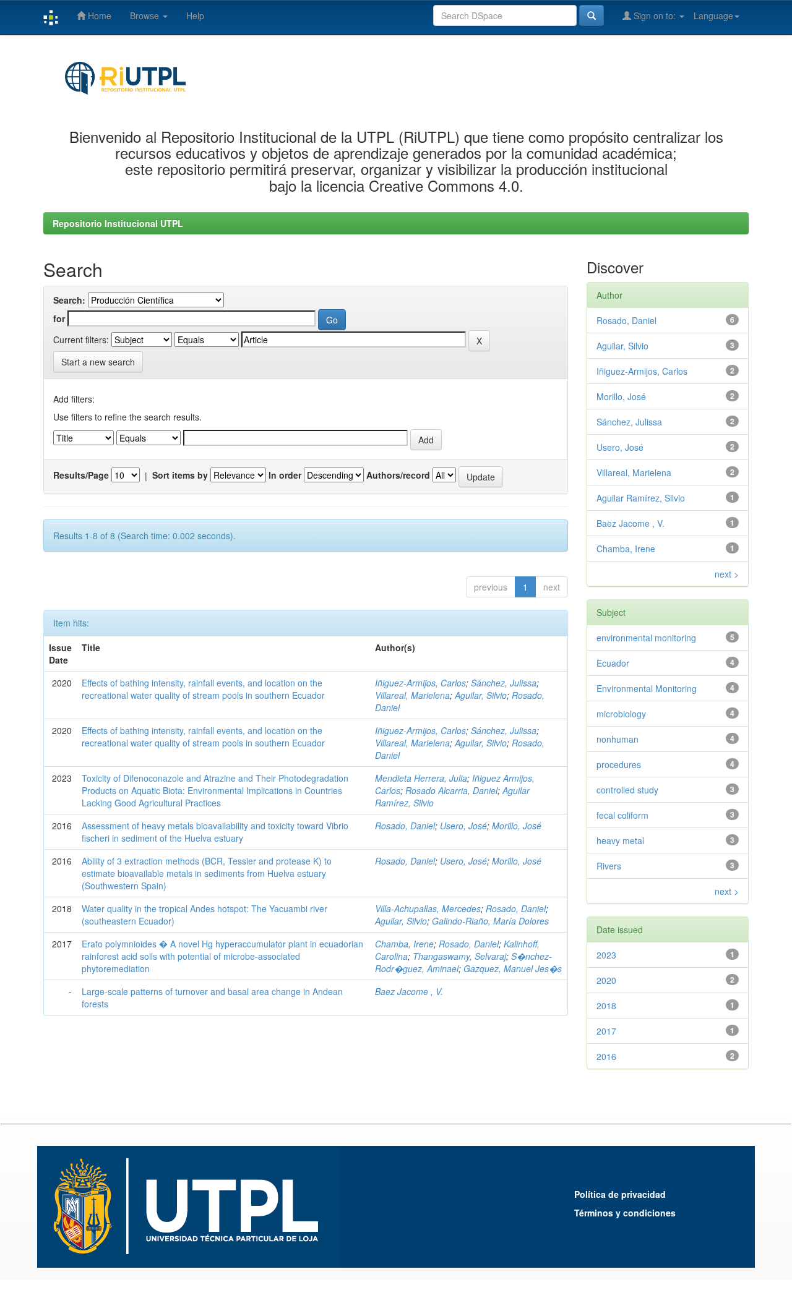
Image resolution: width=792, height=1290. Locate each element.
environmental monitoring (646, 637)
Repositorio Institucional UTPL (118, 223)
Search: (69, 300)
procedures (618, 764)
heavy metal (620, 840)
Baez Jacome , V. (409, 991)
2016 (606, 1056)
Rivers (608, 866)
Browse (145, 15)
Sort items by (180, 475)
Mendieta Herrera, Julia (421, 778)
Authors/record (398, 475)
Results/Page (81, 475)
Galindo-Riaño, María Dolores (490, 921)
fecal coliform (622, 815)
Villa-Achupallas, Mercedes (428, 908)
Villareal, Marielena (412, 695)
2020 (606, 980)
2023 (606, 955)
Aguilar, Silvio (481, 695)
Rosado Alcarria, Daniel (451, 790)
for (59, 318)
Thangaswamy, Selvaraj (459, 956)
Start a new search (98, 362)
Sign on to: (654, 15)
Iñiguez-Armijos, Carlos (420, 683)
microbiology (621, 713)
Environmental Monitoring (646, 688)
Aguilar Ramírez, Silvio (640, 498)
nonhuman (617, 739)
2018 (606, 1005)
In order (285, 475)
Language (713, 15)
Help (195, 15)
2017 (606, 1031)
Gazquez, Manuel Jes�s (512, 968)
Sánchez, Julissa (503, 683)
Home (98, 15)
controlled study (627, 790)
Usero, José (463, 825)
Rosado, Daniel (405, 825)
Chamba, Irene (404, 944)
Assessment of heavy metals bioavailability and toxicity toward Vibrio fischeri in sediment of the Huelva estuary (215, 831)
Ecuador (612, 663)
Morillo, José (516, 825)
